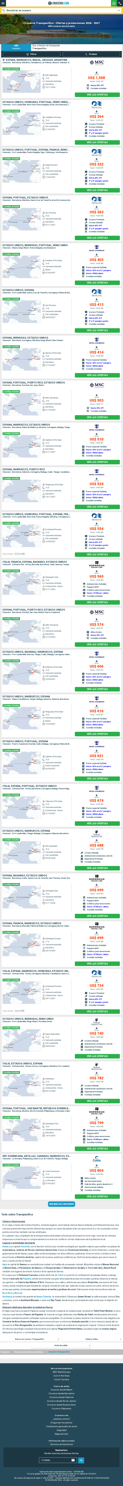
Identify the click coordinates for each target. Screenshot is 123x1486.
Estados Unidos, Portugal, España (25, 741)
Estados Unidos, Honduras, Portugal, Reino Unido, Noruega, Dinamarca (37, 102)
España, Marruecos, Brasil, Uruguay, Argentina (36, 60)
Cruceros (5, 1352)
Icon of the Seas (61, 1376)
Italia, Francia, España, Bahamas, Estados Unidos (35, 562)
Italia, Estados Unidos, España (23, 1063)
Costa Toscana (61, 1379)
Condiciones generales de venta (61, 1426)
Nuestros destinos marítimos (29, 1352)
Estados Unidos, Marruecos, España (26, 696)
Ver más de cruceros (61, 1204)
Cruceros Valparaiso (61, 1408)
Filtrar (33, 54)
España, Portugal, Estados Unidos (25, 197)
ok (81, 1460)
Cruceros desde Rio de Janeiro (61, 1401)
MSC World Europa (61, 1372)
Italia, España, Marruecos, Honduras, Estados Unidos (37, 971)
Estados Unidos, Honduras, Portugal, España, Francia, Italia (37, 514)
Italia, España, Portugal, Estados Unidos (30, 786)
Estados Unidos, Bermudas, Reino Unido (28, 1019)
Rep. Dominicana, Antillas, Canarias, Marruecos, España (37, 1156)
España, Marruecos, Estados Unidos (26, 425)
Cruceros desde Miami (61, 1390)
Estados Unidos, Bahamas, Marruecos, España (33, 652)
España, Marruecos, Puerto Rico (24, 469)
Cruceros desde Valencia (62, 1397)
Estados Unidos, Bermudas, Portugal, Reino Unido (35, 245)
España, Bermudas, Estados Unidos (25, 338)
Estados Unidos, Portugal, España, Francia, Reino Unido (37, 150)
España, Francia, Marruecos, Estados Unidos (32, 923)
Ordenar (93, 54)
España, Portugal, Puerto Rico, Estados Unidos (34, 382)
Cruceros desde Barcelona (61, 1393)
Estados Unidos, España (18, 290)
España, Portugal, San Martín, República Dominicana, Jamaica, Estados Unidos (37, 1108)
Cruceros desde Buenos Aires (61, 1405)
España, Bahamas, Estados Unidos (25, 875)
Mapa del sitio (61, 1434)
